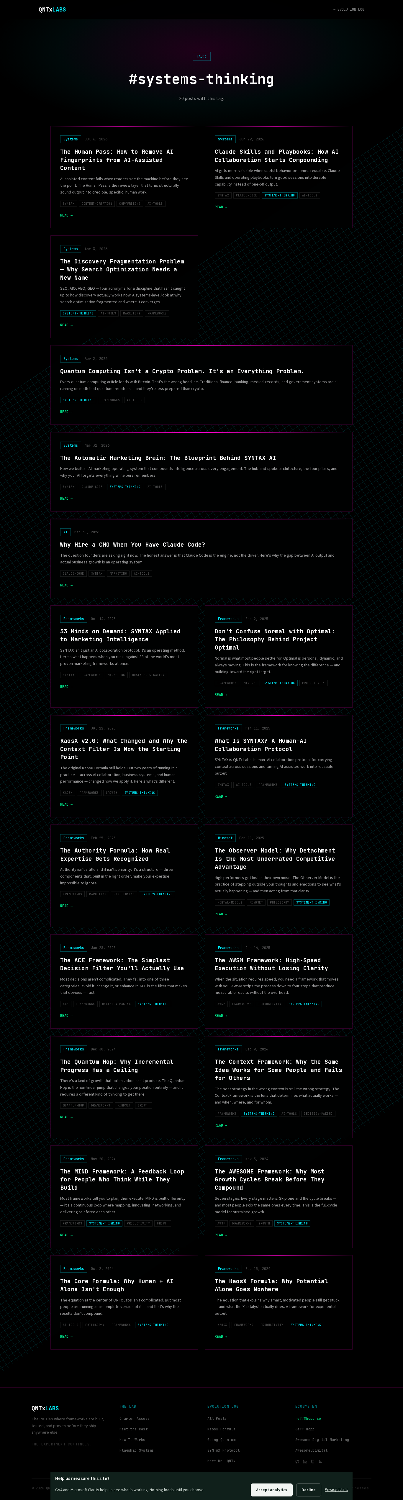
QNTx (52, 9)
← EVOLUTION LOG (348, 9)
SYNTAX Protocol (223, 1450)
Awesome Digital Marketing (322, 1439)
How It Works (132, 1439)
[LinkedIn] (305, 1462)
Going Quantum (221, 1439)
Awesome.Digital (311, 1450)
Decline (309, 1490)
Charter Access (134, 1418)
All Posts (217, 1418)
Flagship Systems (136, 1450)
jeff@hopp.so (308, 1418)
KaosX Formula (221, 1429)
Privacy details (336, 1489)
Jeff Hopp (305, 1429)
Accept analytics (271, 1490)
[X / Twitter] (297, 1462)
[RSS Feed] (320, 1462)
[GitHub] (313, 1462)
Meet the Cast (133, 1429)
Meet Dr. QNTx (221, 1461)
